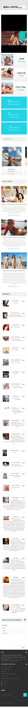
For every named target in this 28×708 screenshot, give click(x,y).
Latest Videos (7, 181)
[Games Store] (14, 7)
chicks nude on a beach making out (16, 659)
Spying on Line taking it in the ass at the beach (14, 204)
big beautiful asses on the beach (14, 658)
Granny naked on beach (6, 666)
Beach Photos (11, 702)
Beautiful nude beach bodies (7, 673)
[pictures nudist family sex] (11, 156)
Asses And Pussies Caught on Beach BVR (14, 270)
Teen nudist (3, 671)
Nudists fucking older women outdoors (10, 678)
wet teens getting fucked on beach (13, 660)
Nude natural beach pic (6, 669)
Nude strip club (4, 676)
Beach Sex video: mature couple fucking (14, 237)
